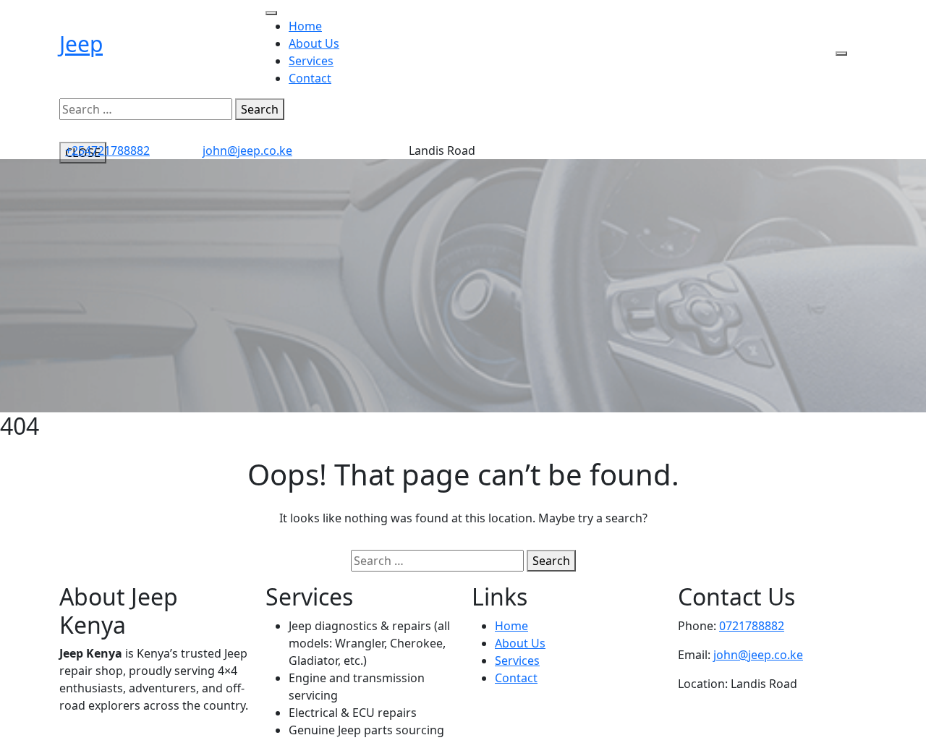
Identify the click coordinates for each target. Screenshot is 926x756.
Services (311, 61)
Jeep (81, 44)
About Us (314, 43)
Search (260, 109)
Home (305, 26)
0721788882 (751, 626)
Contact (310, 78)
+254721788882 (107, 150)
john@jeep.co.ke (247, 150)
